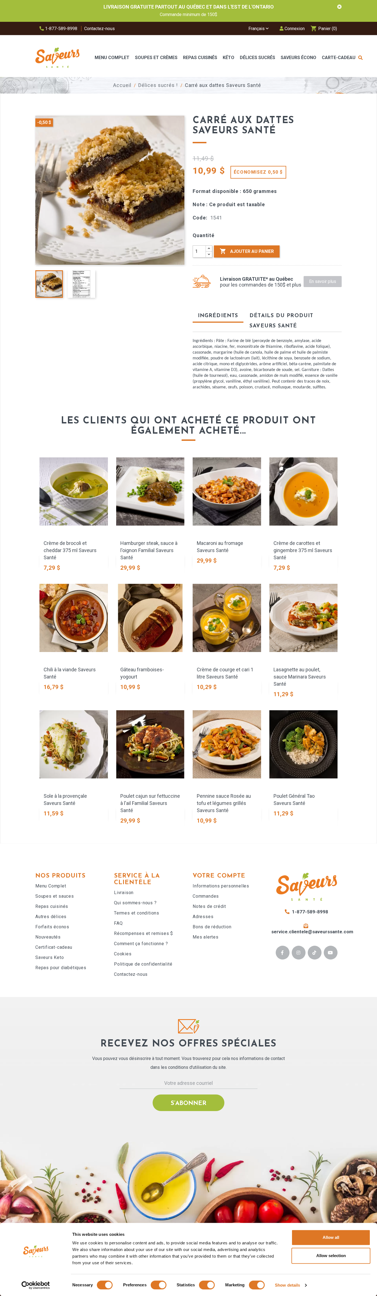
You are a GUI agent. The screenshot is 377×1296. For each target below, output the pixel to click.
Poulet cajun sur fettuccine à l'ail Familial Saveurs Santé (150, 803)
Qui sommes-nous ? (135, 902)
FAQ (118, 923)
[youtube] (330, 952)
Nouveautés (48, 937)
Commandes (206, 896)
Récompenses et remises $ (143, 933)
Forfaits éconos (52, 926)
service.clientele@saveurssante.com (312, 931)
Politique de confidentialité (143, 964)
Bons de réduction (212, 926)
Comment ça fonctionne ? (141, 943)
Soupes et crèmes (156, 57)
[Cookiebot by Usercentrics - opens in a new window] (36, 1285)
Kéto (228, 57)
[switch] (158, 1285)
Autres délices (51, 916)
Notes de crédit (209, 906)
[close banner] (339, 7)
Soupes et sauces (54, 896)
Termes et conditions (136, 913)
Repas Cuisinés (200, 57)
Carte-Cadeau (338, 57)
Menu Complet (50, 886)
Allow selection (331, 1255)
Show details (287, 1285)
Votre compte (219, 876)
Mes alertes (206, 937)
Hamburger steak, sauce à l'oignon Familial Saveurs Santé (148, 550)
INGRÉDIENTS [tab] (218, 316)
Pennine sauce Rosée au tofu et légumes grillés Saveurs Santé (224, 803)
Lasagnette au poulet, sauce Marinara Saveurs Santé (300, 677)
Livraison (124, 892)
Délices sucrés (257, 57)
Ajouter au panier (247, 251)
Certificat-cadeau (53, 947)
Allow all (331, 1237)
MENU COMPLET (112, 57)
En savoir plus (322, 281)
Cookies (123, 953)
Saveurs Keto (49, 957)
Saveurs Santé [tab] (273, 326)
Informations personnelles (221, 886)
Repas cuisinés (51, 906)
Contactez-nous (99, 28)
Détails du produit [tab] (281, 316)
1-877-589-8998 (60, 28)
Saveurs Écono (298, 57)
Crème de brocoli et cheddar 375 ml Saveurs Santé (70, 550)
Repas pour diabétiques (60, 967)
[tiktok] (314, 952)
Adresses (203, 916)
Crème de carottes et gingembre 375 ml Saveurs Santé (303, 550)
